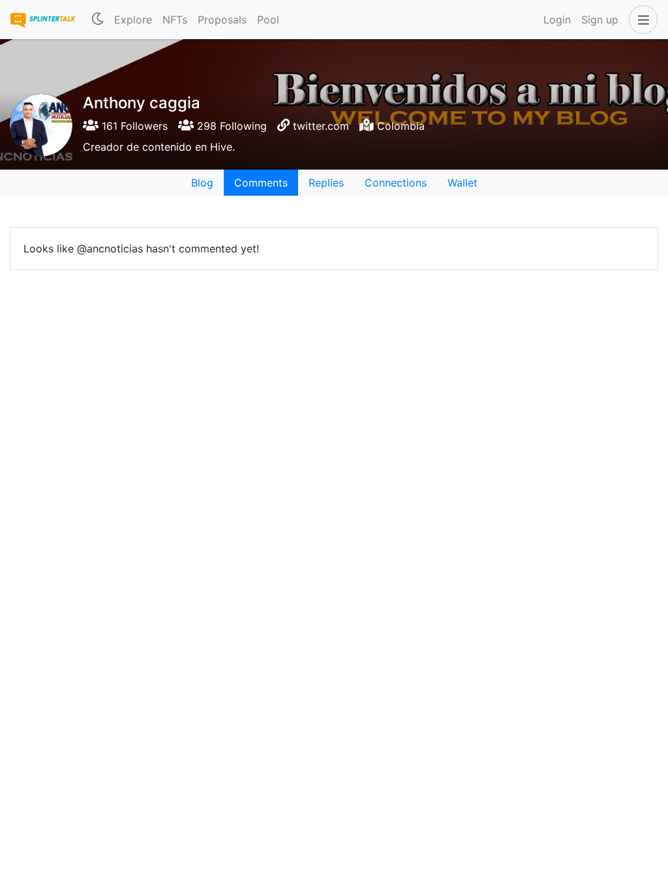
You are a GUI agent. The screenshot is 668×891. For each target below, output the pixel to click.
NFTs (174, 19)
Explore (133, 19)
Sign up (599, 19)
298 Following (230, 125)
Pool (268, 19)
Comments (261, 182)
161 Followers (133, 125)
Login (557, 19)
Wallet (463, 182)
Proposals (222, 19)
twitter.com (321, 125)
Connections (396, 182)
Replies (326, 182)
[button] (641, 19)
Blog (202, 182)
